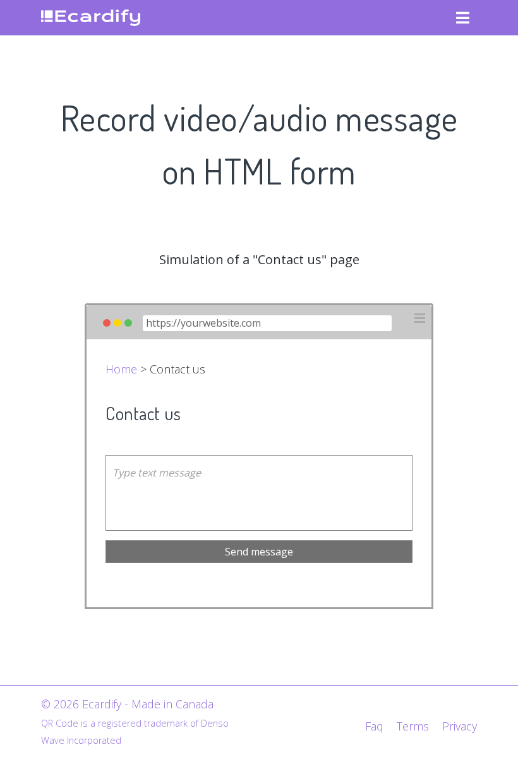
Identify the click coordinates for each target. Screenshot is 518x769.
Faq (374, 726)
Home (121, 369)
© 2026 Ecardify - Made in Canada (127, 703)
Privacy (459, 726)
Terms (413, 726)
